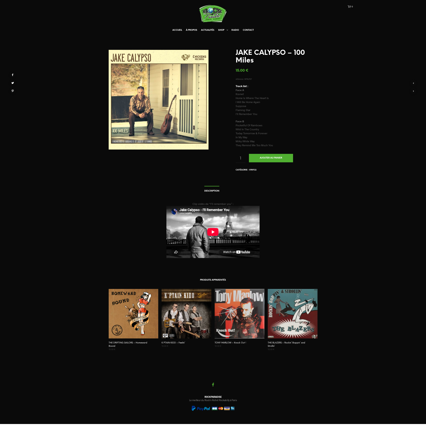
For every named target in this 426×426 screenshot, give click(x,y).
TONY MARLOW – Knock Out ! (230, 343)
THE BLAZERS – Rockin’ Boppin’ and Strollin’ (286, 344)
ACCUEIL (177, 30)
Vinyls (252, 170)
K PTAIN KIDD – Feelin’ (173, 343)
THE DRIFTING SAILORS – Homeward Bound (128, 344)
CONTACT (248, 30)
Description (211, 191)
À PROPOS (191, 30)
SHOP (221, 30)
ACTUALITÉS (207, 30)
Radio (235, 30)
